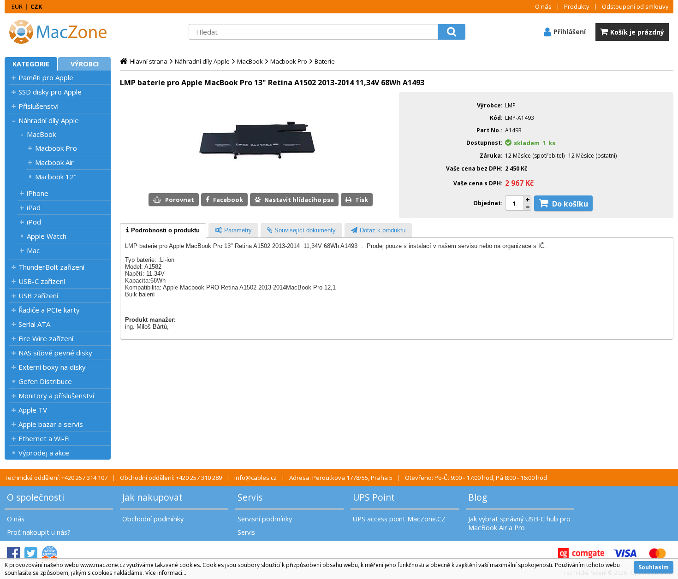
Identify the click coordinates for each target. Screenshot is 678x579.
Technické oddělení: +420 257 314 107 (56, 477)
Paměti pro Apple (45, 77)
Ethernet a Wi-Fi (44, 438)
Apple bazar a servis (50, 424)
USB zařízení (38, 295)
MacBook (41, 134)
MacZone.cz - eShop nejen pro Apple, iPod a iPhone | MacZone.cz (62, 32)
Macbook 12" (56, 176)
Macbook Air (54, 162)
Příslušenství (38, 106)
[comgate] (581, 553)
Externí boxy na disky (52, 367)
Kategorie (30, 63)
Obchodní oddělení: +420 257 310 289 (171, 477)
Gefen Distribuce (45, 381)
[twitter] (30, 553)
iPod (34, 221)
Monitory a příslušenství (56, 395)
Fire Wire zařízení (45, 338)
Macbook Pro (56, 148)
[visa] (624, 553)
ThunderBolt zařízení (51, 267)
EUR (17, 6)
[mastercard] (657, 553)
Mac (33, 250)
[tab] (163, 230)
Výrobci (85, 63)
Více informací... (165, 573)
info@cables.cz (255, 477)
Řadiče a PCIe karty (49, 309)
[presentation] (163, 230)
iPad (34, 207)
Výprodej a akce (43, 452)
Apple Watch (46, 236)
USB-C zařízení (41, 281)
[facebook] (13, 553)
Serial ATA (34, 324)
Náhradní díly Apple (48, 120)
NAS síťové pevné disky (55, 352)
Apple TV (32, 409)
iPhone (37, 193)
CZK (36, 6)
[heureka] (49, 553)
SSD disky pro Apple (50, 91)
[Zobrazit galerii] (257, 176)
